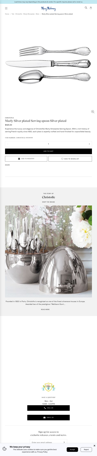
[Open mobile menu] (6, 8)
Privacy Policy (42, 452)
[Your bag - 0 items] (91, 8)
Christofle (9, 118)
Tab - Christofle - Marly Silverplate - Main (25, 14)
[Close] (94, 445)
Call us (50, 408)
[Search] (86, 8)
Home (7, 14)
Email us (50, 417)
